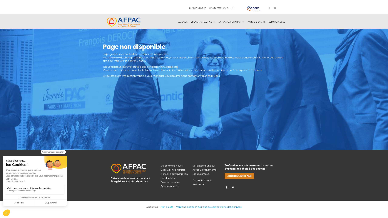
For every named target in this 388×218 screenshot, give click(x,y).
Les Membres (168, 178)
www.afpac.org (168, 67)
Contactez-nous (218, 8)
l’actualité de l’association (160, 70)
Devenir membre (170, 182)
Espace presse (201, 173)
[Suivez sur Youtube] (275, 8)
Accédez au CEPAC (239, 176)
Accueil (182, 21)
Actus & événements (204, 169)
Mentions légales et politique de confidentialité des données (209, 206)
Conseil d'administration (174, 173)
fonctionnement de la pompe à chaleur (238, 70)
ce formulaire (212, 76)
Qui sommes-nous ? (172, 165)
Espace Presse (277, 21)
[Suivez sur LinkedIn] (269, 8)
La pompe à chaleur (230, 21)
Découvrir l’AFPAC (201, 21)
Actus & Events (257, 21)
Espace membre (197, 8)
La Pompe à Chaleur (204, 165)
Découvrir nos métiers (173, 169)
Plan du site (167, 206)
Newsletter (199, 184)
